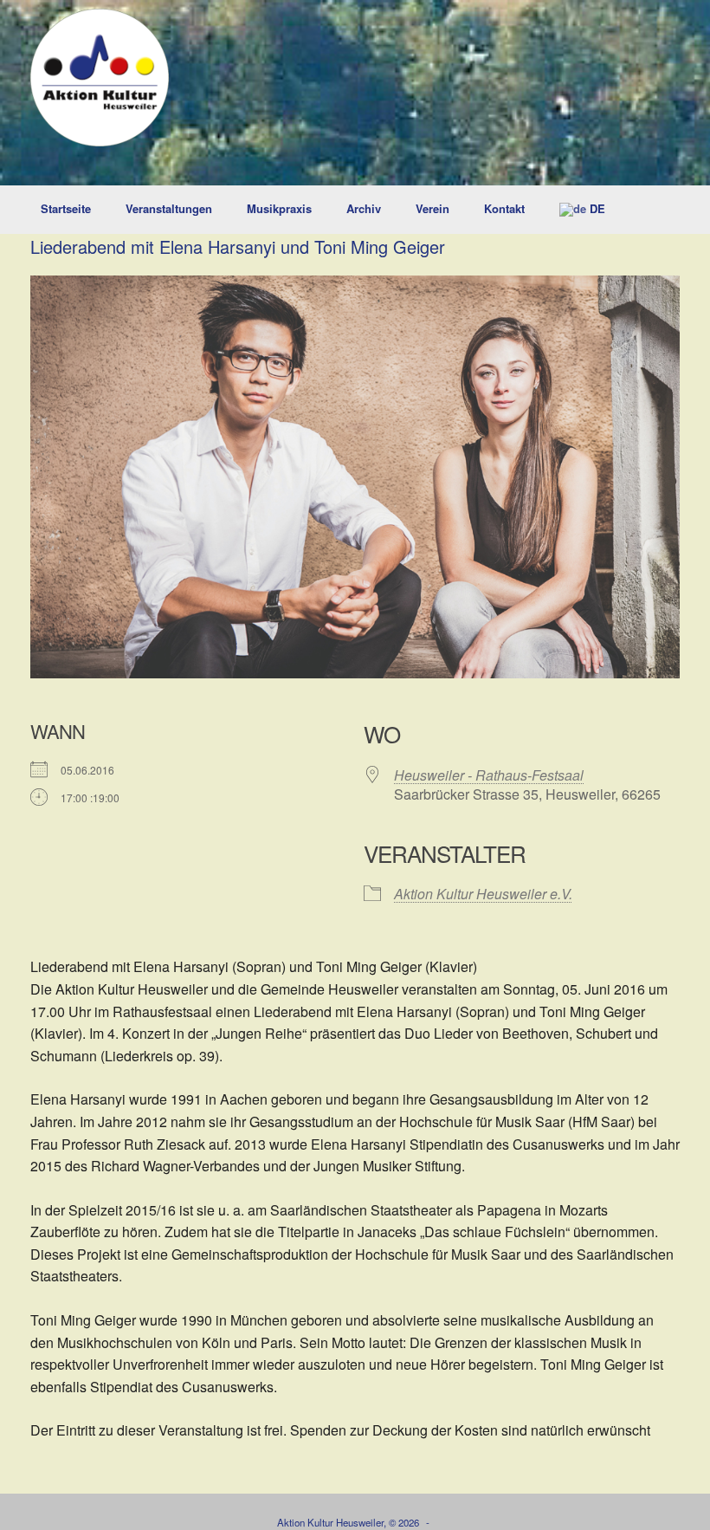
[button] (684, 209)
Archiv (363, 208)
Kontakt (504, 208)
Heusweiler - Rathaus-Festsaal (489, 775)
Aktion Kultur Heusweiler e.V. (483, 894)
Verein (432, 208)
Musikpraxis (279, 208)
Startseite (66, 208)
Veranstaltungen (169, 208)
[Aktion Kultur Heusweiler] (99, 77)
